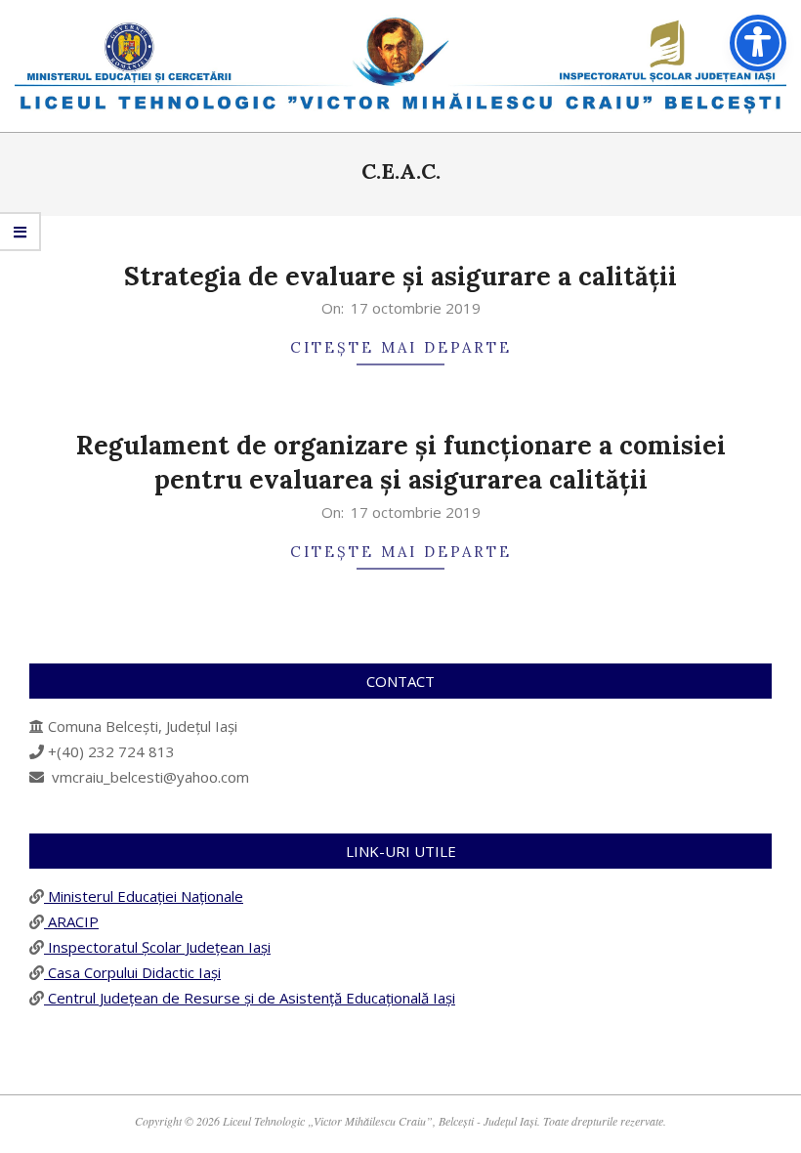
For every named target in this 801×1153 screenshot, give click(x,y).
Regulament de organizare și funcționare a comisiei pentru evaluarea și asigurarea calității (401, 462)
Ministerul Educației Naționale (143, 896)
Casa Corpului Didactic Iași (132, 972)
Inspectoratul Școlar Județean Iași (157, 947)
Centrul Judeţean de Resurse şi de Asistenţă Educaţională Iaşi (249, 997)
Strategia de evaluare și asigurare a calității (400, 276)
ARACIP (71, 921)
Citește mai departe (401, 347)
